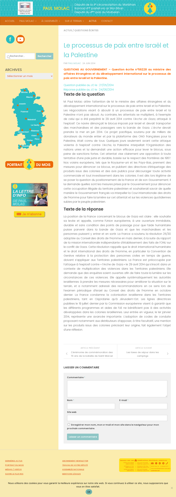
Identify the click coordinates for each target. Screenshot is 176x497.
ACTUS (92, 21)
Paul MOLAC (74, 63)
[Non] (171, 488)
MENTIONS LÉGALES (71, 473)
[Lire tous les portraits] (29, 168)
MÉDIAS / (9, 469)
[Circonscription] (29, 148)
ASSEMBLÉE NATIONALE (73, 469)
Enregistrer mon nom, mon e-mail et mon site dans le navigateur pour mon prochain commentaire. (113, 426)
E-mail (123, 400)
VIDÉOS (18, 469)
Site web (71, 412)
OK (89, 491)
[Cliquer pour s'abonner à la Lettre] (29, 216)
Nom (70, 400)
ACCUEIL (10, 21)
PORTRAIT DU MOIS (14, 465)
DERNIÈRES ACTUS (13, 460)
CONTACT (107, 21)
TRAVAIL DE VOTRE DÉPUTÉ (75, 465)
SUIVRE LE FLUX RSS (14, 473)
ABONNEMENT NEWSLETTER (75, 460)
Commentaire (76, 377)
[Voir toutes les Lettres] (29, 205)
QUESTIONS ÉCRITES (86, 30)
